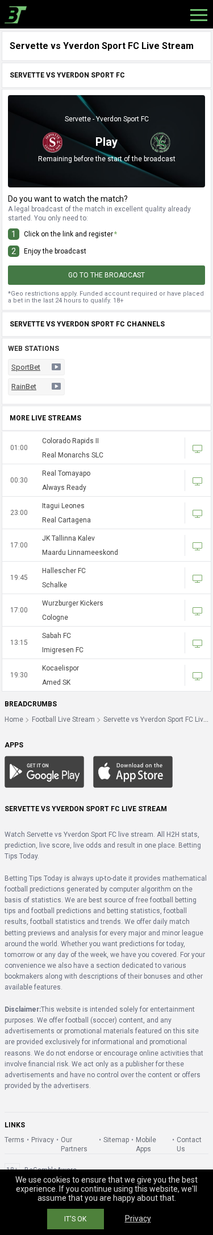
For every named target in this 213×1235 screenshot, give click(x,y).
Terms (14, 1140)
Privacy (42, 1140)
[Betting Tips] (44, 771)
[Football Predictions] (13, 14)
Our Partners (74, 1144)
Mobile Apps (146, 1144)
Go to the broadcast (106, 275)
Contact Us (189, 1144)
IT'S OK (75, 1219)
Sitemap (116, 1140)
